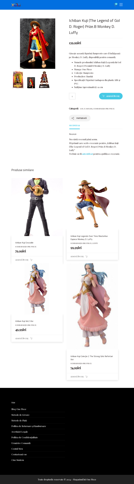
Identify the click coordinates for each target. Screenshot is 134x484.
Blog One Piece (18, 409)
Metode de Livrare (20, 415)
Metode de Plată (19, 420)
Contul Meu (17, 448)
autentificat (87, 153)
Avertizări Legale (19, 431)
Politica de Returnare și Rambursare (28, 426)
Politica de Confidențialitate (24, 437)
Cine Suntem (17, 460)
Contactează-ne (19, 454)
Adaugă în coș (112, 96)
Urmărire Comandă (20, 443)
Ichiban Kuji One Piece (104, 108)
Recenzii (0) (74, 125)
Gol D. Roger (86, 108)
